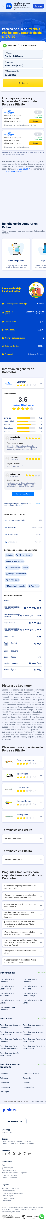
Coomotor (36, 503)
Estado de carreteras (9, 1170)
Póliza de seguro (8, 1196)
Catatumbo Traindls (31, 1074)
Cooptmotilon (28, 1087)
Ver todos (41, 972)
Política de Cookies (8, 1198)
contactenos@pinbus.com (12, 171)
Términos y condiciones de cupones (14, 1173)
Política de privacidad (9, 1178)
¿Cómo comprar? (8, 1168)
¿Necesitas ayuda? (14, 1121)
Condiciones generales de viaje (12, 1193)
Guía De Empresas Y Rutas (18, 1101)
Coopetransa (5, 1087)
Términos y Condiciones (10, 1188)
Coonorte (26, 1083)
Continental (4, 1083)
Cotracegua (4, 1092)
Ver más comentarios (23, 494)
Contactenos (6, 1201)
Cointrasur (4, 1078)
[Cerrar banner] (3, 6)
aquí (20, 505)
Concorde (27, 1078)
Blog (3, 1165)
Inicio (6, 1101)
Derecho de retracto (8, 1191)
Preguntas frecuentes (9, 1175)
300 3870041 (24, 169)
